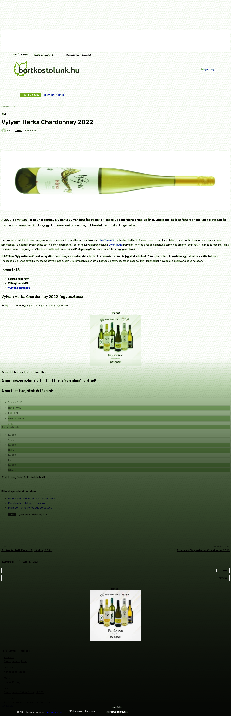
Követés (223, 577)
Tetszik (223, 570)
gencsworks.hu (54, 712)
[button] (214, 84)
